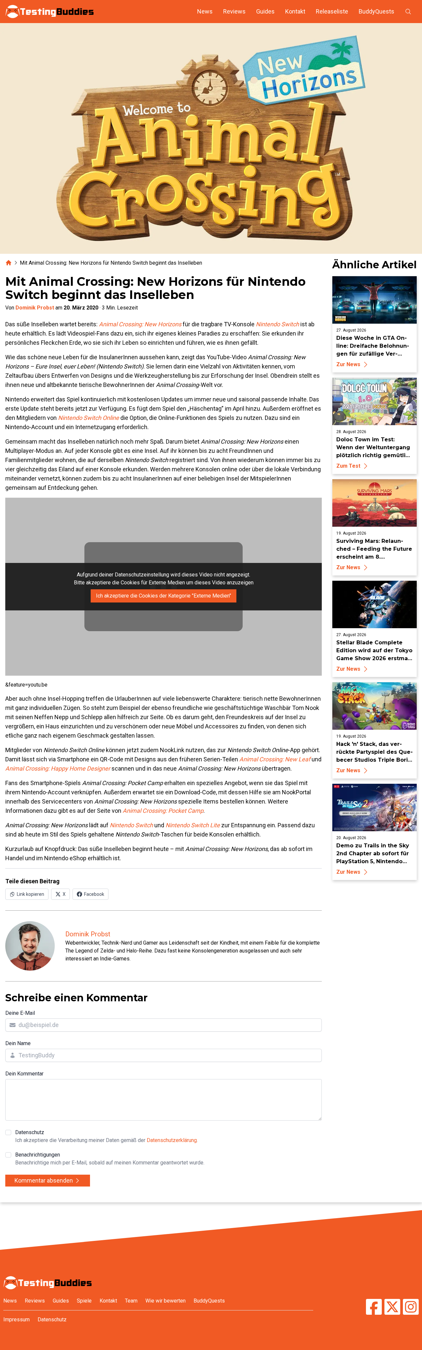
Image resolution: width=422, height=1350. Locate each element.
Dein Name (18, 1043)
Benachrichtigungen (109, 1159)
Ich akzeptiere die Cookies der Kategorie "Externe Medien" (163, 596)
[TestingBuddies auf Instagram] (411, 1307)
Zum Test (348, 466)
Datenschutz (106, 1136)
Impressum (16, 1319)
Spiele (84, 1301)
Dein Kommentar (24, 1074)
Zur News (348, 364)
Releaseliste (332, 11)
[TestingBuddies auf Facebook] (374, 1307)
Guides (265, 11)
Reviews (234, 11)
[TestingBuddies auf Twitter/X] (392, 1307)
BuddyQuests (376, 11)
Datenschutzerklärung (172, 1140)
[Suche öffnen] (408, 11)
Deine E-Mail (20, 1013)
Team (131, 1301)
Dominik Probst (34, 308)
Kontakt (295, 11)
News (205, 11)
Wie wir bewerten (165, 1301)
